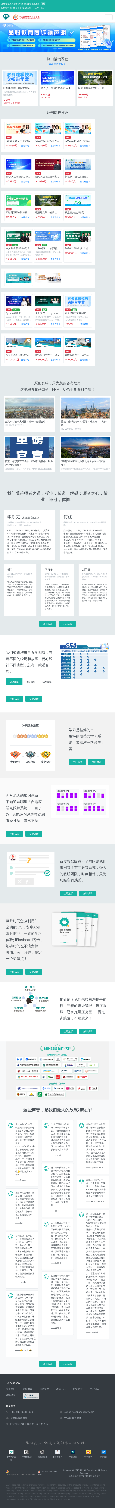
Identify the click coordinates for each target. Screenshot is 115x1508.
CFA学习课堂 (11, 1458)
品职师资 (27, 1388)
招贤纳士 (78, 1388)
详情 (43, 4)
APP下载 (39, 8)
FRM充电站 (27, 1457)
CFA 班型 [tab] (14, 681)
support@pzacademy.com (79, 1411)
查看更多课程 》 (57, 64)
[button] (8, 37)
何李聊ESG (42, 1457)
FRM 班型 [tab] (30, 681)
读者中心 (61, 1388)
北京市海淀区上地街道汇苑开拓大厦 (29, 1424)
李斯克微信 (57, 1457)
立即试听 (67, 623)
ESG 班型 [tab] (47, 681)
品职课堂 (73, 1457)
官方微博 (88, 1457)
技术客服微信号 (72, 1418)
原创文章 (44, 1388)
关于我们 (10, 1388)
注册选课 (48, 623)
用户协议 (94, 1388)
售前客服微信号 (18, 1418)
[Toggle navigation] (109, 17)
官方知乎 (104, 1457)
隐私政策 (10, 1394)
